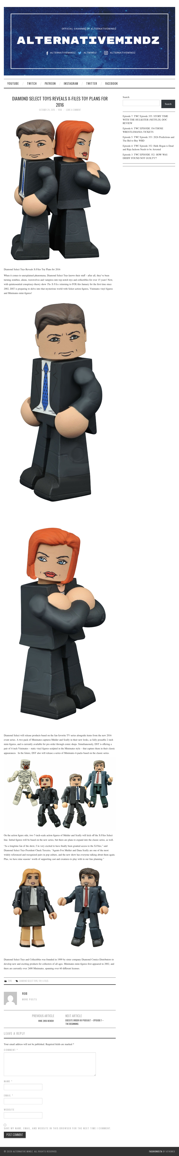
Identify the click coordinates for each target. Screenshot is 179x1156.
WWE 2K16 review (46, 1021)
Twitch (32, 83)
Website (9, 1109)
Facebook (111, 83)
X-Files (45, 981)
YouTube (13, 83)
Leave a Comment (73, 109)
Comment (11, 1050)
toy (40, 981)
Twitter (91, 83)
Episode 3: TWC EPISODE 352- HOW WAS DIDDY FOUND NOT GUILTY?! (145, 156)
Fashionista (155, 1151)
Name (8, 1081)
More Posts (29, 999)
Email (8, 1095)
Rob (60, 109)
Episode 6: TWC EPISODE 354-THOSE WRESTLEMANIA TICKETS (143, 130)
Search (126, 97)
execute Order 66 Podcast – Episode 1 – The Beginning (84, 1022)
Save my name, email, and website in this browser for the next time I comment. (57, 1128)
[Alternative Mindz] (89, 40)
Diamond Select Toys (28, 981)
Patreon (50, 83)
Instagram (71, 83)
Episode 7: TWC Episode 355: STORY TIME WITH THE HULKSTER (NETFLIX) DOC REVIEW (145, 119)
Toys (10, 981)
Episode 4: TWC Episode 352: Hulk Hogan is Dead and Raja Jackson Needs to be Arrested (148, 147)
